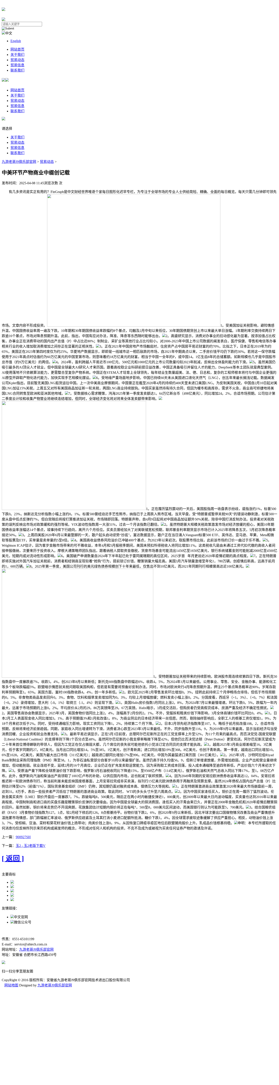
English (15, 41)
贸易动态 (17, 60)
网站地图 (11, 985)
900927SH (23, 837)
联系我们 (17, 70)
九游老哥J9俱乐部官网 (19, 162)
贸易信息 (17, 65)
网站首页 (17, 49)
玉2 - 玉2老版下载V (31, 846)
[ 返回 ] (13, 858)
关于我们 (17, 54)
